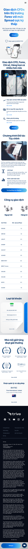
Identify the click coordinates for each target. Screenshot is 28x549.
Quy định (17, 430)
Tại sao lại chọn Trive (19, 427)
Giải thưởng (5, 430)
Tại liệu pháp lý (6, 433)
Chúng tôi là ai (6, 427)
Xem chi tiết (9, 105)
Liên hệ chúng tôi (18, 433)
